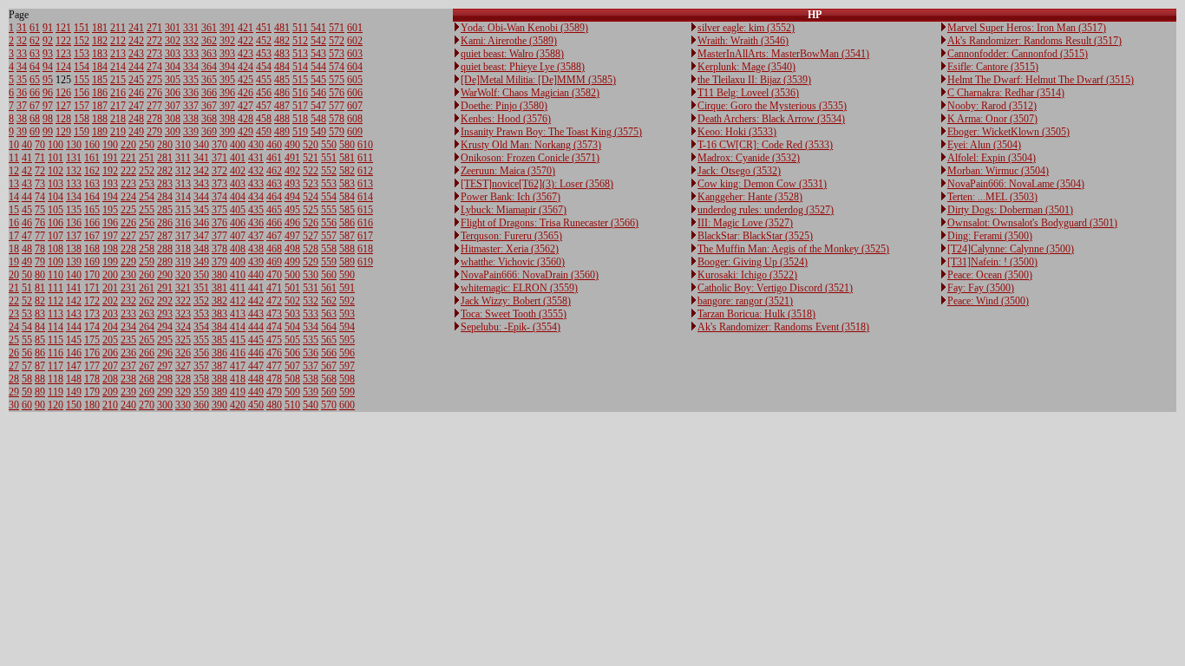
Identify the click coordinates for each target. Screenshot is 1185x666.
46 (27, 223)
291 (165, 288)
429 (245, 132)
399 (227, 132)
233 (128, 314)
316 (183, 223)
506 (292, 353)
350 (201, 275)
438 (256, 249)
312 (183, 171)
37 (21, 106)
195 (110, 210)
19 (14, 262)
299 (165, 392)
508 (292, 379)
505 (292, 340)
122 (63, 41)
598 (347, 379)
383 (219, 314)
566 (329, 353)
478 (274, 379)
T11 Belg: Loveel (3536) (748, 93)
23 (14, 314)
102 (55, 171)
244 (136, 67)
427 (245, 106)
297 (165, 366)
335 (191, 80)
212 (118, 41)
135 (74, 210)
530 (310, 275)
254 (146, 197)
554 (329, 197)
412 (238, 301)
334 (191, 67)
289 (165, 262)
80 (40, 275)
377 (219, 236)
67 (34, 106)
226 (128, 223)
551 (329, 158)
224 (128, 197)
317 (183, 236)
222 (128, 171)
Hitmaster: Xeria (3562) (510, 249)
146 (74, 353)
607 (355, 106)
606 (355, 93)
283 (165, 184)
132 (74, 171)
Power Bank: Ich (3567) (510, 197)
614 (365, 197)
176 (92, 353)
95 (48, 80)
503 (292, 314)
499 (292, 262)
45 (27, 210)
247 (136, 106)
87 (40, 366)
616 (365, 223)
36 (21, 93)
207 (110, 366)
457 (264, 106)
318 (183, 249)
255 (146, 210)
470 (274, 275)
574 (336, 67)
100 (55, 145)
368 (209, 119)
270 (146, 405)
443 (256, 314)
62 (34, 41)
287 (165, 236)
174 (92, 327)
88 (40, 379)
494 (292, 197)
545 (318, 80)
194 (110, 197)
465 (274, 210)
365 (209, 80)
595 (347, 340)
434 (256, 197)
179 (92, 392)
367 (209, 106)
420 (238, 405)
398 (227, 119)
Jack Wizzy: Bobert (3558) (516, 301)
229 (128, 262)
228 (128, 249)
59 (27, 392)
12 (14, 171)
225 (128, 210)
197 (110, 236)
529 (310, 262)
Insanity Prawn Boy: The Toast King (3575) (551, 132)
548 (318, 119)
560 (329, 275)
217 (118, 106)
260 (146, 275)
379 (219, 262)
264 (146, 327)
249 (136, 132)
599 (347, 392)
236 (128, 353)
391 (227, 28)
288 (165, 249)
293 (165, 314)
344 (201, 197)
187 (100, 106)
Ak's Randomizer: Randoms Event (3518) (783, 327)
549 (318, 132)
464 (274, 197)
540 (310, 405)
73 (40, 184)
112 (55, 301)
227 (128, 236)
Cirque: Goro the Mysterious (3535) (772, 106)
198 (110, 249)
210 (110, 405)
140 (74, 275)
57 (27, 366)
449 (256, 392)
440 (256, 275)
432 (256, 171)
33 (21, 54)
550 (329, 145)
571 (336, 28)
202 (110, 301)
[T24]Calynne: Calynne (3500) (1010, 249)
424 (245, 67)
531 (310, 288)
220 (128, 145)
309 (172, 132)
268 (146, 379)
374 (219, 197)
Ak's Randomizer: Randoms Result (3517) (1034, 41)
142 (74, 301)
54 (27, 327)
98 (48, 119)
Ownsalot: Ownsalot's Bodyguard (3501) (1032, 223)
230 (128, 275)
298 (165, 379)
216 (118, 93)
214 (118, 67)
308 (172, 119)
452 (264, 41)
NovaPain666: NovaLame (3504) (1015, 184)
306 (172, 93)
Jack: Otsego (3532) (739, 171)
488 (282, 119)
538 (310, 379)
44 (27, 197)
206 (110, 353)
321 (183, 288)
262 (146, 301)
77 (40, 236)
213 (118, 54)
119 (55, 392)
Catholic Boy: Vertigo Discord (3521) (775, 288)
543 (318, 54)
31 (21, 28)
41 (27, 158)
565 (329, 340)
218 (118, 119)
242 (136, 41)
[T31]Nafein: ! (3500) (992, 262)
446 (256, 353)
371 (219, 158)
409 (238, 262)
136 (74, 223)
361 (209, 28)
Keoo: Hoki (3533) (736, 132)
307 (172, 106)
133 (74, 184)
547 (318, 106)
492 (292, 171)
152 (81, 41)
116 (55, 353)
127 (63, 106)
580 (347, 145)
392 (227, 41)
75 (40, 210)
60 (27, 405)
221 (128, 158)
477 (274, 366)
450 (256, 405)
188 (100, 119)
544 (318, 67)
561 (329, 288)
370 (219, 145)
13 (14, 184)
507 (292, 366)
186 (100, 93)
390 (219, 405)
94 (48, 67)
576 (336, 93)
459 (264, 132)
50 (27, 275)
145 (74, 340)
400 (238, 145)
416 (238, 353)
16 (14, 223)
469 (274, 262)
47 (27, 236)
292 (165, 301)
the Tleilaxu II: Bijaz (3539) (754, 80)
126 (63, 93)
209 (110, 392)
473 (274, 314)
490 (292, 145)
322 (183, 301)
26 (14, 353)
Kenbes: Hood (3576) (506, 119)
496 (292, 223)
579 (336, 132)
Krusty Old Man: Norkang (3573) (531, 145)
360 (201, 405)
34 (21, 67)
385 (219, 340)
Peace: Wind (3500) (988, 301)
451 (264, 28)
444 (256, 327)
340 (201, 145)
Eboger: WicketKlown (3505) (1008, 132)
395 (227, 80)
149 (74, 392)
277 (154, 106)
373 (219, 184)
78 (40, 249)
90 (40, 405)
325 (183, 340)
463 (274, 184)
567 (329, 366)
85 (40, 340)
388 (219, 379)
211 (118, 28)
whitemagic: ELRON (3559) (519, 288)
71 (40, 158)
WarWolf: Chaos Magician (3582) (530, 93)
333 (191, 54)
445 (256, 340)
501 (292, 288)
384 (219, 327)
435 (256, 210)
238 (128, 379)
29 (14, 392)
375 (219, 210)
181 (100, 28)
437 (256, 236)
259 (146, 262)
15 (14, 210)
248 (136, 119)
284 (165, 197)
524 (310, 197)
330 (183, 405)
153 (81, 54)
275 (154, 80)
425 (245, 80)
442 (256, 301)
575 (336, 80)
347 (201, 236)
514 (300, 67)
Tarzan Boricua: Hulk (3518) (756, 314)
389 (219, 392)
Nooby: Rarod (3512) (992, 106)
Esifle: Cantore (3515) (992, 67)
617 (365, 236)
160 (92, 145)
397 (227, 106)
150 (74, 405)
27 (14, 366)
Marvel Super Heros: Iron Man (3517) (1026, 28)
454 (264, 67)
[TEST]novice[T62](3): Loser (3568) (537, 184)
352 (201, 301)
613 (365, 184)
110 (55, 275)
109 (55, 262)
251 (146, 158)
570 (329, 405)
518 (300, 119)
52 (27, 301)
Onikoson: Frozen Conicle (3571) (530, 158)
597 (347, 366)
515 (300, 80)
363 (209, 54)
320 (183, 275)
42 (27, 171)
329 (183, 392)
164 (92, 197)
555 (329, 210)
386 (219, 353)
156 (81, 93)
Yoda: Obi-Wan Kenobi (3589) (524, 28)
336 (191, 93)
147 (74, 366)
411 (238, 288)
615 (365, 210)
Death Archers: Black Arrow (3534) (771, 119)
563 (329, 314)
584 (347, 197)
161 (92, 158)
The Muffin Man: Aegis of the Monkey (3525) (793, 249)
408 (238, 249)
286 (165, 223)
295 (165, 340)
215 (118, 80)
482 (282, 41)
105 (55, 210)
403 (238, 184)
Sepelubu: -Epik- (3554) (510, 327)
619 (365, 262)
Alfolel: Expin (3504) (991, 158)
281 (165, 158)
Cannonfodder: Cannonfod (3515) (1017, 54)
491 (292, 158)
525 (310, 210)
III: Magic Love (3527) (745, 223)
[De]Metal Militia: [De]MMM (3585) (538, 80)
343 (201, 184)
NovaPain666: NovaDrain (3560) (530, 275)
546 (318, 93)
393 (227, 54)
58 (27, 379)
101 (55, 158)
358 (201, 379)
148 (74, 379)
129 (63, 132)
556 (329, 223)
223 (128, 184)
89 (40, 392)
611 (365, 158)
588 (347, 249)
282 (165, 171)
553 (329, 184)
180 (92, 405)
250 (146, 145)
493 (292, 184)
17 (14, 236)
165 (92, 210)
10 (14, 145)
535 (310, 340)
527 (310, 236)
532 (310, 301)
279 (154, 132)
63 (34, 54)
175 (92, 340)
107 (55, 236)
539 (310, 392)
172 (92, 301)
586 (347, 223)
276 (154, 93)
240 (128, 405)
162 (92, 171)
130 (74, 145)
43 (27, 184)
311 (183, 158)
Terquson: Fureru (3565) (511, 236)
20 (14, 275)
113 (55, 314)
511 (300, 28)
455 (264, 80)
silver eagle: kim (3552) (746, 28)
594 (347, 327)
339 (191, 132)
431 (256, 158)
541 (318, 28)
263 (146, 314)
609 (355, 132)
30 (14, 405)
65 (34, 80)
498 (292, 249)
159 (81, 132)
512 (300, 41)
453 (264, 54)
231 (128, 288)
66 (34, 93)
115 (55, 340)
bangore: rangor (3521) (745, 301)
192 (110, 171)
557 (329, 236)
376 (219, 223)
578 (336, 119)
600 (347, 405)
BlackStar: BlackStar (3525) (755, 236)
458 (264, 119)
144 (74, 327)
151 (81, 28)
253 (146, 184)
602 (355, 41)
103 (55, 184)
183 (100, 54)
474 (274, 327)
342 (201, 171)
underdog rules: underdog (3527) (765, 210)
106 (55, 223)
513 (300, 54)
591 (347, 288)
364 (209, 67)
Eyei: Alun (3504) (984, 145)
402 (238, 171)
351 (201, 288)
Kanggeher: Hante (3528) (749, 197)
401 (238, 158)
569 (329, 392)
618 (365, 249)
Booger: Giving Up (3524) (752, 262)
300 (165, 405)
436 (256, 223)
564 (329, 327)
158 (81, 119)
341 (201, 158)
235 (128, 340)
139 (74, 262)
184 (100, 67)
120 (55, 405)
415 (238, 340)
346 (201, 223)
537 (310, 366)
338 (191, 119)
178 (92, 379)
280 (165, 145)
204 (110, 327)
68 (34, 119)
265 (146, 340)
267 (146, 366)
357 (201, 366)
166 (92, 223)
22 (14, 301)
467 (274, 236)
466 (274, 223)
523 (310, 184)
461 (274, 158)
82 (40, 301)
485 (282, 80)
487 (282, 106)
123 (63, 54)
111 (55, 288)
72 (40, 171)
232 (128, 301)
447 (256, 366)
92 (48, 41)
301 (172, 28)
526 (310, 223)
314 (183, 197)
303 (172, 54)
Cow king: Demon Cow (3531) (762, 184)
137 (74, 236)
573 (336, 54)
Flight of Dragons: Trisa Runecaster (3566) (549, 223)
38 (21, 119)
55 (27, 340)
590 (347, 275)
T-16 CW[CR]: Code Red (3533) (765, 145)
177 (92, 366)
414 (238, 327)
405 (238, 210)
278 (154, 119)
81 (40, 288)
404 (238, 197)
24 (14, 327)
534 (310, 327)
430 (256, 145)
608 (355, 119)
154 (81, 67)
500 (292, 275)
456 (264, 93)
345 (201, 210)
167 (92, 236)
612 (365, 171)
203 (110, 314)
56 (27, 353)
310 (183, 145)
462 (274, 171)
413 (238, 314)
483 (282, 54)
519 (300, 132)
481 (282, 28)
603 (355, 54)
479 (274, 392)
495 (292, 210)
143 (74, 314)
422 (245, 41)
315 (183, 210)
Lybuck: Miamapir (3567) (513, 210)
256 (146, 223)
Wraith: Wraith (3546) (743, 41)
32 (21, 41)
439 (256, 262)
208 (110, 379)
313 (183, 184)
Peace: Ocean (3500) (989, 275)
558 (329, 249)
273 (154, 54)
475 (274, 340)
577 (336, 106)
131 (74, 158)
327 (183, 366)
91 (48, 28)
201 (110, 288)
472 (274, 301)
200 (110, 275)
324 (183, 327)
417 (238, 366)
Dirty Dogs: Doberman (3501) (1010, 210)
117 (55, 366)
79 (40, 262)
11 (14, 158)
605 (355, 80)
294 (165, 327)
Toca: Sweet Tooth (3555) (513, 314)
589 (347, 262)
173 (92, 314)
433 (256, 184)
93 (48, 54)
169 (92, 262)
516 (300, 93)
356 (201, 353)
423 (245, 54)
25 (14, 340)
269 (146, 392)
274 (154, 67)
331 (191, 28)
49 (27, 262)
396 (227, 93)
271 (154, 28)
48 (27, 249)
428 (245, 119)
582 (347, 171)
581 (347, 158)
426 (245, 93)
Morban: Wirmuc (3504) (998, 171)
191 (110, 158)
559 (329, 262)
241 (136, 28)
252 (146, 171)
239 (128, 392)
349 (201, 262)
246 (136, 93)
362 (209, 41)
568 (329, 379)
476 (274, 353)
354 (201, 327)
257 (146, 236)
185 (100, 80)
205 (110, 340)
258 (146, 249)
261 (146, 288)
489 (282, 132)
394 (227, 67)
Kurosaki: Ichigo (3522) (747, 275)
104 (55, 197)
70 (40, 145)
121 (63, 28)
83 (40, 314)
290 (165, 275)
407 (238, 236)
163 (92, 184)
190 (110, 145)
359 (201, 392)
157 (81, 106)
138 (74, 249)
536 (310, 353)
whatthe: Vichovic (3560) (513, 262)
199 (110, 262)
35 (21, 80)
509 (292, 392)
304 (172, 67)
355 (201, 340)
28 (14, 379)
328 (183, 379)
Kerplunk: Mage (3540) (746, 67)
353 (201, 314)
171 (92, 288)
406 (238, 223)
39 (21, 132)
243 (136, 54)
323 (183, 314)
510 (292, 405)
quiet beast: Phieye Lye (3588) (523, 67)
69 (34, 132)
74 (40, 197)
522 (310, 171)
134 (74, 197)
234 (128, 327)
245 (136, 80)
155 (81, 80)
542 (318, 41)
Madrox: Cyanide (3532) (748, 158)
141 (74, 288)
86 (40, 353)
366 (209, 93)
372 (219, 171)
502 (292, 301)
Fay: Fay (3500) (980, 288)
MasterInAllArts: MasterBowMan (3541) (783, 54)
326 (183, 353)
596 (347, 353)
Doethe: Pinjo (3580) (504, 106)
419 (238, 392)
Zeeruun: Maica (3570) (508, 171)
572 (336, 41)
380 (219, 275)
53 (27, 314)
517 (300, 106)
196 (110, 223)
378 (219, 249)
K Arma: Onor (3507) (992, 119)
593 (347, 314)
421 (245, 28)
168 (92, 249)
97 (48, 106)
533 (310, 314)
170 (92, 275)
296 (165, 353)
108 (55, 249)
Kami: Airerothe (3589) (509, 41)
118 (55, 379)
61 (34, 28)
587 (347, 236)
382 (219, 301)
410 (238, 275)
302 (172, 41)
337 (191, 106)
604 (355, 67)
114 (55, 327)
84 (40, 327)
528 (310, 249)
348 (201, 249)
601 (355, 28)
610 (365, 145)
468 (274, 249)
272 (154, 41)
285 (165, 210)
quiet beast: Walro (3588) (512, 54)
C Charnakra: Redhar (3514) (1005, 93)
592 (347, 301)
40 (27, 145)
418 (238, 379)
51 (27, 288)
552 (329, 171)
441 (256, 288)
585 (347, 210)
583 (347, 184)
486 (282, 93)
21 (14, 288)
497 (292, 236)
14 (14, 197)
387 (219, 366)
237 (128, 366)
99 (48, 132)
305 (172, 80)
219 (118, 132)
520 (310, 145)
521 (310, 158)
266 (146, 353)
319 (183, 262)
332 (191, 41)
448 (256, 379)
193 (110, 184)
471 (274, 288)
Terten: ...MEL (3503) (992, 197)
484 (282, 67)
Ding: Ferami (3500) (989, 236)
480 (274, 405)
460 (274, 145)
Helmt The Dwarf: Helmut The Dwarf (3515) (1040, 80)
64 (34, 67)
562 (329, 301)
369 (209, 132)
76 (40, 223)
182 (100, 41)
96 (48, 93)
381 (219, 288)
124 (63, 67)
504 (292, 327)
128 (63, 119)
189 (100, 132)
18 (14, 249)
